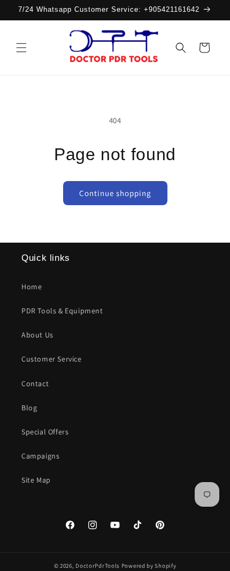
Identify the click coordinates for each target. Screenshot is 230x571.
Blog (29, 407)
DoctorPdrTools (97, 565)
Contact (35, 383)
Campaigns (40, 456)
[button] (21, 47)
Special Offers (44, 432)
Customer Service (51, 359)
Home (31, 286)
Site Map (36, 480)
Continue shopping (115, 193)
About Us (37, 335)
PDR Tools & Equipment (62, 310)
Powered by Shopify (149, 565)
